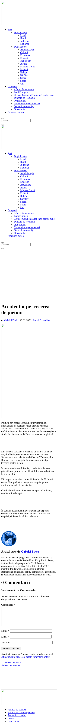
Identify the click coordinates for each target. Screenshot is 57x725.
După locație (20, 32)
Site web (5, 642)
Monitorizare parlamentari (27, 103)
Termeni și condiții (17, 715)
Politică (24, 69)
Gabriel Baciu (11, 320)
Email (5, 636)
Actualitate (25, 61)
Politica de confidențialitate (21, 712)
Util (22, 83)
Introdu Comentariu (11, 648)
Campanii (12, 86)
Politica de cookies (17, 709)
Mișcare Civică (27, 66)
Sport (23, 80)
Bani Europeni (21, 92)
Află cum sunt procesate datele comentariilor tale (25, 657)
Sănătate (24, 75)
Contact (11, 718)
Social (23, 78)
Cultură (24, 52)
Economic (25, 55)
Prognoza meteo (16, 112)
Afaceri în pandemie (24, 89)
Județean (24, 41)
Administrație (27, 49)
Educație (24, 58)
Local (23, 35)
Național (24, 43)
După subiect (20, 46)
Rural (23, 38)
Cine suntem (14, 721)
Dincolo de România (24, 97)
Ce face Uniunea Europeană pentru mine (34, 95)
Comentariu (8, 604)
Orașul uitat (19, 100)
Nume (5, 630)
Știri (10, 29)
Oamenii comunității (24, 106)
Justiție (23, 63)
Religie (23, 72)
